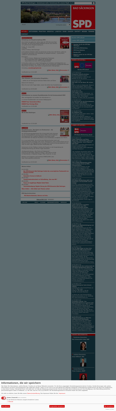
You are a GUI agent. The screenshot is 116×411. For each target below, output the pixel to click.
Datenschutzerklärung (33, 393)
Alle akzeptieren (109, 406)
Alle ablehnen (6, 406)
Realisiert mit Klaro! (110, 409)
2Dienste (10, 401)
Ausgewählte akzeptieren (57, 406)
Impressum (62, 393)
